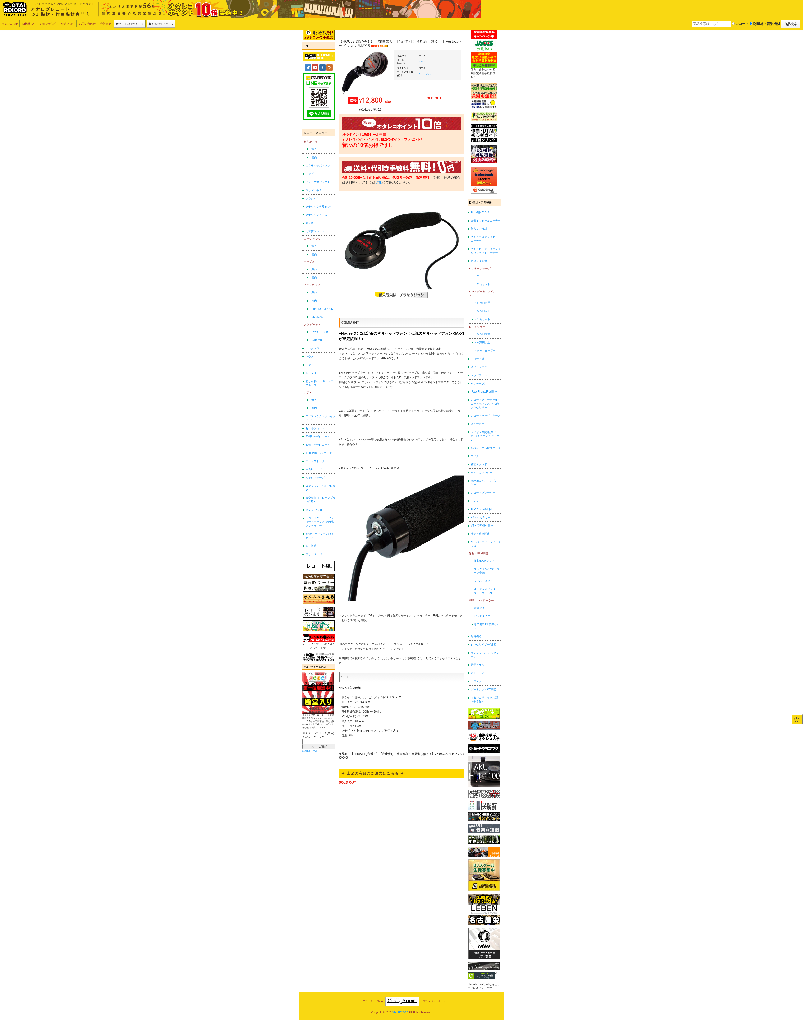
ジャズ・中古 (314, 190)
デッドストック (315, 461)
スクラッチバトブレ (318, 165)
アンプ (475, 500)
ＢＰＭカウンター (481, 472)
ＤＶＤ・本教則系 (481, 509)
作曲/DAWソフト (484, 560)
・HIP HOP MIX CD (321, 308)
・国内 (313, 157)
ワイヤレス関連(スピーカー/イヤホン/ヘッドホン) (485, 436)
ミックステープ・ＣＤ (319, 477)
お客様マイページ (162, 24)
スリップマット (480, 366)
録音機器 (476, 636)
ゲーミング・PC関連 (483, 689)
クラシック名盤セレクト (320, 206)
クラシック (312, 198)
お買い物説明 (48, 24)
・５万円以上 (482, 311)
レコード (742, 23)
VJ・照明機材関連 (482, 525)
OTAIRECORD (400, 1012)
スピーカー (477, 423)
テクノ (310, 364)
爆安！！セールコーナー (486, 220)
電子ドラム (477, 664)
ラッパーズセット (485, 581)
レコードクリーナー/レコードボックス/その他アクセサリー (320, 521)
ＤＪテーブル (479, 383)
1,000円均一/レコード (319, 453)
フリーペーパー (315, 554)
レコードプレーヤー (483, 492)
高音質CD (311, 223)
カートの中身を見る (131, 24)
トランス (311, 373)
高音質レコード (315, 231)
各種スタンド (479, 464)
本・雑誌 (311, 545)
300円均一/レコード (318, 436)
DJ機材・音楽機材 (766, 23)
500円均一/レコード (318, 444)
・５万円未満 (482, 302)
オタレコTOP (10, 24)
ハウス (310, 356)
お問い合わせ (87, 24)
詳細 (379, 182)
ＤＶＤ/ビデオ (314, 509)
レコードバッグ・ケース (486, 415)
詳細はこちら (310, 750)
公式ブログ (68, 24)
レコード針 (477, 358)
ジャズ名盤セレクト (318, 182)
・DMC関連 (316, 317)
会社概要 (105, 24)
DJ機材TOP (29, 24)
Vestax (422, 61)
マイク (475, 456)
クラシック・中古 (316, 214)
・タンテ (479, 276)
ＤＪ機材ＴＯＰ (480, 212)
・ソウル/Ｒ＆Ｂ (319, 332)
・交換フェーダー (485, 350)
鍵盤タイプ (480, 607)
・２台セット (482, 284)
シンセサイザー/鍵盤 (483, 644)
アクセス (368, 1001)
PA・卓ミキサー (481, 517)
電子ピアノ (477, 672)
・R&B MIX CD (318, 340)
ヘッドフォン (479, 375)
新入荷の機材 (479, 228)
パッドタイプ (482, 616)
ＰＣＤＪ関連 (479, 261)
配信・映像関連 (480, 533)
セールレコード (315, 428)
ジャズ (310, 173)
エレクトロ (312, 348)
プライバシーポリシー (435, 1001)
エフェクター (479, 681)
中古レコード (314, 469)
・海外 (313, 149)
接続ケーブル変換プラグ (486, 448)
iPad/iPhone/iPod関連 (484, 391)
